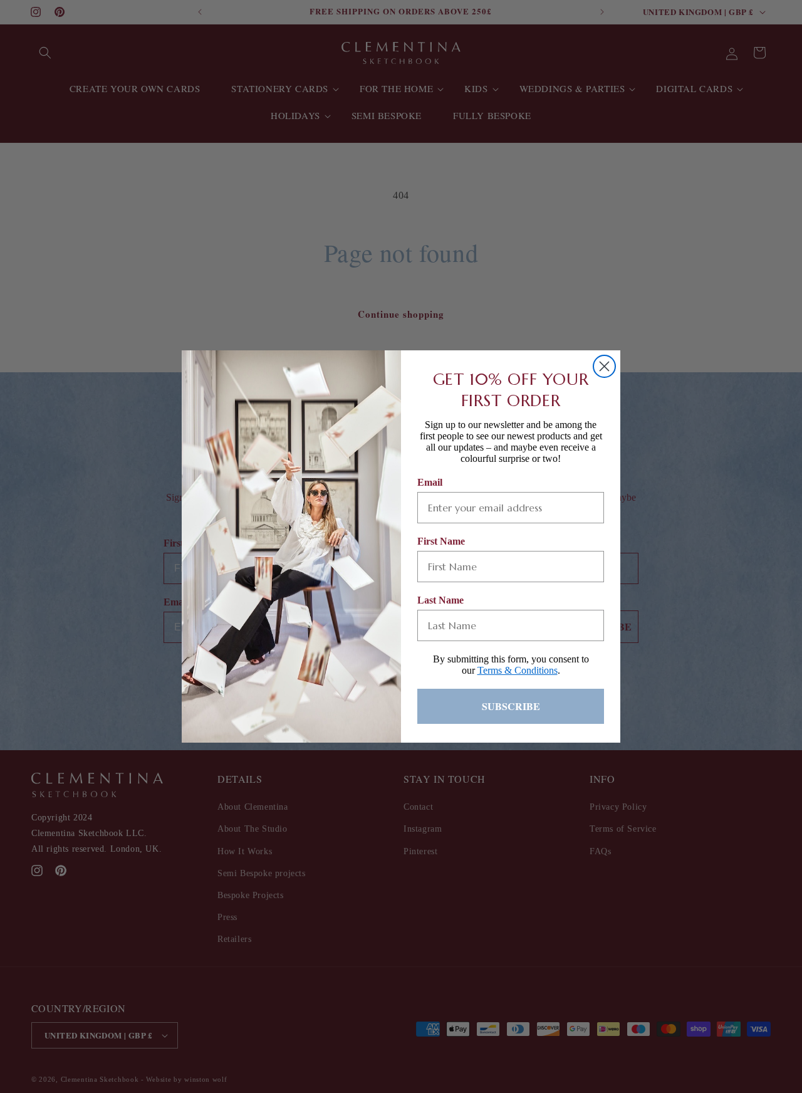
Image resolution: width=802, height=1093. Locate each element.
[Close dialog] (604, 366)
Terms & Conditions (517, 670)
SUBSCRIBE (511, 706)
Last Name (440, 600)
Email (429, 482)
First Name (441, 541)
